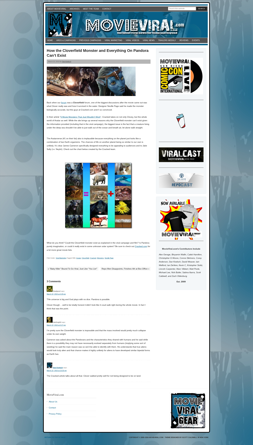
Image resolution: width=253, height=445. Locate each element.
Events (196, 40)
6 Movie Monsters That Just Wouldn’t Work (80, 117)
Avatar (78, 258)
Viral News (149, 40)
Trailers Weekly (167, 40)
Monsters (100, 258)
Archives (75, 9)
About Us (53, 401)
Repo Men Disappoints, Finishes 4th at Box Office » (125, 269)
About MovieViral (56, 9)
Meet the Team (91, 9)
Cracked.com (141, 246)
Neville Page (109, 258)
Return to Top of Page (55, 437)
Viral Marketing (113, 40)
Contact (106, 9)
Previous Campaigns (90, 40)
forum (63, 102)
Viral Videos (132, 40)
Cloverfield (85, 258)
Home (50, 40)
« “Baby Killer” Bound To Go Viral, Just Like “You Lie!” (72, 269)
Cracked (93, 258)
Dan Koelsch (66, 61)
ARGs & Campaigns (66, 40)
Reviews (184, 40)
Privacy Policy (55, 414)
